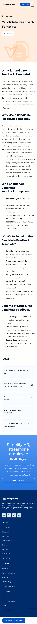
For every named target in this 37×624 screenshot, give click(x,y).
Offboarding (6, 532)
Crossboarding (7, 540)
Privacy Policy (6, 582)
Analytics (5, 549)
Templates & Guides (8, 601)
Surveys (4, 545)
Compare (5, 605)
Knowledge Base (8, 610)
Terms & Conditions (8, 586)
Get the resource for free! (14, 620)
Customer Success (8, 573)
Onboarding (6, 527)
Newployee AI (6, 554)
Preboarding (6, 536)
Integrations (6, 558)
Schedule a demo (18, 480)
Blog (3, 597)
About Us (5, 569)
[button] (33, 4)
